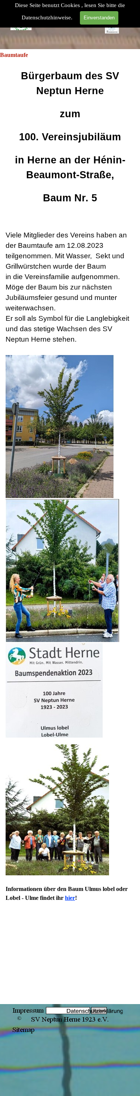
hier (70, 898)
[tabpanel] (70, 531)
